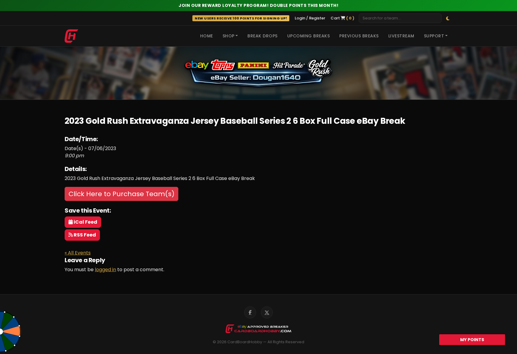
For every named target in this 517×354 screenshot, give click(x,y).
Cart (342, 18)
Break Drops (262, 36)
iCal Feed (85, 222)
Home (206, 36)
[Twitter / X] (267, 312)
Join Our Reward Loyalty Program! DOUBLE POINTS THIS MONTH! (258, 5)
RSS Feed (84, 234)
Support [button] (434, 36)
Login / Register (310, 18)
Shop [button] (229, 36)
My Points (472, 340)
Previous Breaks (359, 36)
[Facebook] (250, 312)
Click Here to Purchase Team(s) (121, 194)
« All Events (78, 252)
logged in (105, 269)
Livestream (401, 36)
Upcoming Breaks (308, 36)
